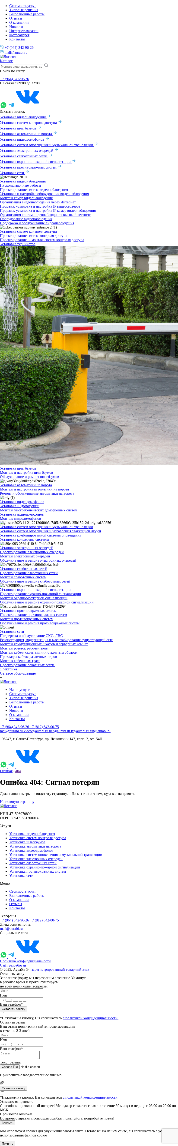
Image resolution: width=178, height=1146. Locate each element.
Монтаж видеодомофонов (20, 518)
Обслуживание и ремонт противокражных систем (39, 623)
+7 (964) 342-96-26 (19, 48)
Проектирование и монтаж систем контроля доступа (42, 240)
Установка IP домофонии (19, 506)
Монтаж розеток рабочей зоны (24, 648)
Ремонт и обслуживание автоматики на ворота (37, 493)
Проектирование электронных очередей (32, 552)
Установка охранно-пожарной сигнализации (36, 162)
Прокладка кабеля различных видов (28, 657)
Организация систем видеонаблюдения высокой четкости (45, 215)
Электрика (8, 669)
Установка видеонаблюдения (23, 117)
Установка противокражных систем (28, 167)
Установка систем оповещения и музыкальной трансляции (47, 145)
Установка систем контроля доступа (29, 123)
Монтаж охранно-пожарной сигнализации (33, 598)
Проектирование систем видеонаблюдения (34, 190)
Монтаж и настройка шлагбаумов (26, 472)
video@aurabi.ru (36, 731)
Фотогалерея (19, 35)
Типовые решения (23, 10)
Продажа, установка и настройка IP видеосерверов (40, 206)
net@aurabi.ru (60, 731)
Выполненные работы (26, 14)
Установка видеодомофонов (22, 139)
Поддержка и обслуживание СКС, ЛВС (31, 636)
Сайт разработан (13, 965)
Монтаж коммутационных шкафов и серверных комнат (44, 644)
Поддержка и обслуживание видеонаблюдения (37, 223)
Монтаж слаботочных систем (23, 577)
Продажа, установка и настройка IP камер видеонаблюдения (48, 210)
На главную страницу (17, 802)
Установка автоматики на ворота (26, 134)
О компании (19, 22)
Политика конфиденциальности (25, 961)
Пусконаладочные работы (20, 185)
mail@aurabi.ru (15, 52)
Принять (7, 1143)
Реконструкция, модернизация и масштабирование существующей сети (56, 640)
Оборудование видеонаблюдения (26, 219)
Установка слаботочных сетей (24, 156)
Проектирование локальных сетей (27, 665)
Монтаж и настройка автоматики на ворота (34, 489)
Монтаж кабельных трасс (20, 661)
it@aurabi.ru (80, 731)
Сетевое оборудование (18, 673)
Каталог (6, 61)
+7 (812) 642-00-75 (44, 727)
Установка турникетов (17, 244)
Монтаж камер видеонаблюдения (26, 198)
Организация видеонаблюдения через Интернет (38, 202)
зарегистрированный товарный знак (60, 969)
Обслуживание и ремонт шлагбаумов (29, 477)
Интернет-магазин (23, 31)
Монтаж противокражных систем (26, 619)
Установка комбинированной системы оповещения (40, 535)
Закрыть (7, 1123)
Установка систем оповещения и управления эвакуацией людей (50, 531)
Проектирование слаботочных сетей (29, 573)
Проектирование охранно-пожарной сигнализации (40, 594)
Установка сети (12, 173)
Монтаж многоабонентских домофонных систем (38, 510)
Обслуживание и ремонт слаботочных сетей (35, 581)
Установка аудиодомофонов (22, 514)
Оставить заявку (13, 1009)
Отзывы (15, 18)
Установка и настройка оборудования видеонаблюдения (44, 194)
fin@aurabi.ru (100, 731)
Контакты (17, 39)
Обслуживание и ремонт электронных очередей (38, 560)
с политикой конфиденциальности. (90, 1018)
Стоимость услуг (22, 6)
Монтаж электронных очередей (25, 556)
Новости (16, 27)
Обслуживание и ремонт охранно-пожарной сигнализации (47, 602)
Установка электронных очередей (27, 150)
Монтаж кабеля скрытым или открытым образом (38, 652)
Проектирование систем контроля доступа (33, 236)
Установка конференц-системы (24, 539)
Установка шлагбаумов (18, 128)
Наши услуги (19, 690)
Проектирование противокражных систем (33, 615)
